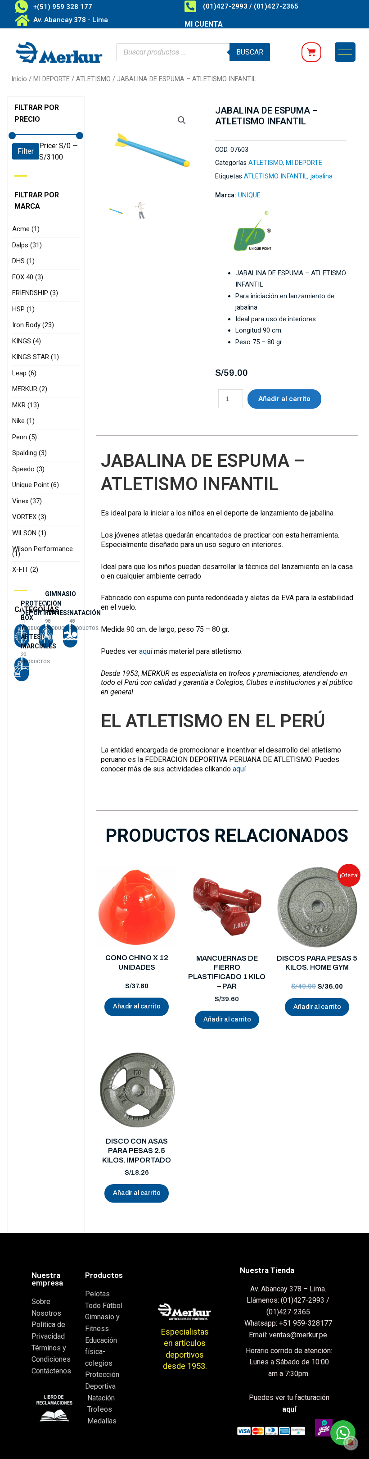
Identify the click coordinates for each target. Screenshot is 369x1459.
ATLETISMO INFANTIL (275, 176)
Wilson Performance (42, 551)
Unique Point (35, 485)
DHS (23, 261)
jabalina (321, 176)
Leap (24, 373)
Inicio (19, 79)
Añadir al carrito (284, 399)
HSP (23, 309)
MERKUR (29, 389)
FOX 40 (27, 277)
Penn (24, 437)
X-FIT (25, 569)
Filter (26, 151)
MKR (25, 405)
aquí (145, 651)
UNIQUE (249, 195)
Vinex (27, 501)
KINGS (26, 341)
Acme (26, 229)
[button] (182, 120)
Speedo (28, 469)
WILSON (29, 533)
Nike (23, 421)
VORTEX (29, 517)
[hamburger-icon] (345, 52)
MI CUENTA (203, 24)
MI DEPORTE (51, 79)
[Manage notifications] (350, 1443)
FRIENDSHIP (35, 293)
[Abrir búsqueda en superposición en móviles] (193, 52)
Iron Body (33, 325)
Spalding (29, 453)
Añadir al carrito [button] (137, 1006)
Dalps (27, 245)
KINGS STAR (35, 357)
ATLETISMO (93, 79)
